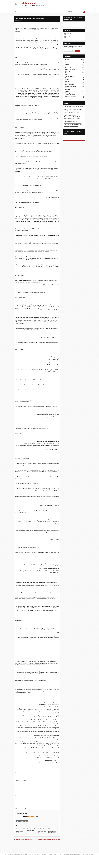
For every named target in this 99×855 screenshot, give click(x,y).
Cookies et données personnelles (72, 854)
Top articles (37, 854)
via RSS (68, 36)
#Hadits (67, 91)
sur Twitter (69, 33)
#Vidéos (67, 59)
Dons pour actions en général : (71, 121)
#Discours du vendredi (22, 808)
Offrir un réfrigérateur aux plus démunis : (73, 124)
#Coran (66, 88)
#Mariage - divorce (69, 76)
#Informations (68, 62)
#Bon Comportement (70, 69)
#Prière (66, 74)
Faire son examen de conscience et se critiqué (29, 18)
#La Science (67, 98)
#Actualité (67, 89)
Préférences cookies (88, 854)
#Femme (67, 77)
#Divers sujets (68, 66)
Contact (22, 11)
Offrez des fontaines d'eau (70, 115)
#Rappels (67, 61)
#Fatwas (67, 64)
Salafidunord (29, 3)
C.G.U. (60, 854)
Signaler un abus (52, 854)
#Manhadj (67, 79)
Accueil (16, 11)
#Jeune (66, 72)
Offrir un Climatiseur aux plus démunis (72, 123)
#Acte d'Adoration (69, 84)
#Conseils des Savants (70, 94)
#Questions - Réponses (70, 96)
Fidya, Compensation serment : (71, 126)
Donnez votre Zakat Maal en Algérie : (72, 116)
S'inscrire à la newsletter (22, 821)
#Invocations (68, 83)
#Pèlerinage (67, 93)
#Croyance (67, 71)
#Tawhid (67, 81)
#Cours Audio (68, 67)
